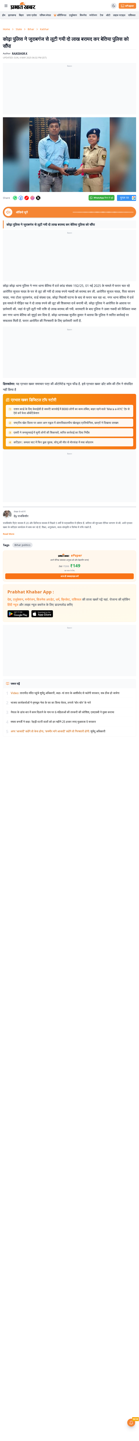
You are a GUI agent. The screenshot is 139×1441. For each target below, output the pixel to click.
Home (6, 29)
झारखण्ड (12, 15)
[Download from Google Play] (18, 613)
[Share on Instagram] (32, 198)
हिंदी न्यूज (12, 604)
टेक (101, 15)
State (19, 29)
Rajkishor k (19, 53)
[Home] (23, 5)
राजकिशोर (23, 516)
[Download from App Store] (42, 613)
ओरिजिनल (61, 15)
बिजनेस (83, 15)
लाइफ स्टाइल (119, 15)
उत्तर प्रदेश (32, 15)
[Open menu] (6, 6)
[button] (69, 154)
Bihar (31, 29)
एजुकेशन (73, 15)
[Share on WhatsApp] (15, 198)
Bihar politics (22, 545)
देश (9, 599)
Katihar (44, 29)
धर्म (57, 599)
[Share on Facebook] (21, 198)
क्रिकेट (65, 599)
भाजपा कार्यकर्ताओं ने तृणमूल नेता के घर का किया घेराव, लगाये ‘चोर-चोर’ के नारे (51, 703)
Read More (8, 534)
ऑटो (108, 15)
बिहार (21, 15)
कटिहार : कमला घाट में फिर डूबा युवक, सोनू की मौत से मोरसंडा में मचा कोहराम (53, 442)
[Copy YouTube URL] (26, 198)
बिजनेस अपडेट (45, 599)
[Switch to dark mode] (114, 6)
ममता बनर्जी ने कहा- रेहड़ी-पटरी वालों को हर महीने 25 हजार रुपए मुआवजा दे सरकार (53, 722)
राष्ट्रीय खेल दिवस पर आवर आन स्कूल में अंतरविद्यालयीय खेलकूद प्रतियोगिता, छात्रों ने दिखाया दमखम (66, 423)
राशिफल (131, 15)
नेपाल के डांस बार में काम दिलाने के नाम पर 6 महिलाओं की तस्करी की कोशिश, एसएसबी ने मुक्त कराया (62, 712)
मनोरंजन (93, 15)
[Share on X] (38, 198)
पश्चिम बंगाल (45, 15)
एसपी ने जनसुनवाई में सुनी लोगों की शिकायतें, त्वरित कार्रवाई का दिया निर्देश (52, 432)
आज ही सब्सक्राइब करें (70, 576)
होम (3, 15)
